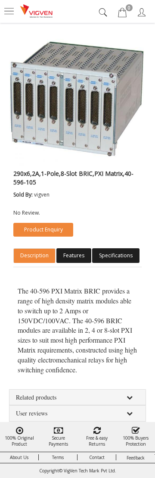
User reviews (31, 413)
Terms (58, 457)
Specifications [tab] (116, 255)
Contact (97, 457)
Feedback (136, 458)
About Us (19, 457)
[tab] (104, 12)
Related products (36, 397)
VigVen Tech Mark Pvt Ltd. (90, 471)
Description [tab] (34, 255)
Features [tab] (73, 255)
